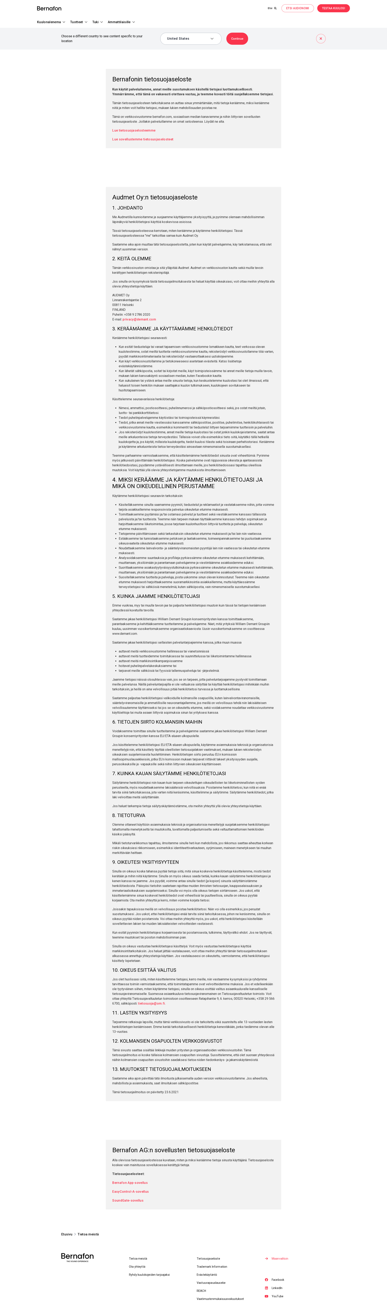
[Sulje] (321, 39)
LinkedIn (277, 1288)
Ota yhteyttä (137, 1266)
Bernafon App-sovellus (130, 1183)
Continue (237, 38)
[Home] (49, 8)
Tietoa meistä (138, 1258)
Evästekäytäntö (207, 1274)
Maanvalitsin (280, 1258)
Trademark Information (212, 1266)
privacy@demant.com (139, 319)
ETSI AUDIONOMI (297, 8)
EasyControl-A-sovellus (130, 1192)
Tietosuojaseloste (208, 1258)
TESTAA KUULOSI (333, 8)
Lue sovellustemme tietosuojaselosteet (143, 139)
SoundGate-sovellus (128, 1200)
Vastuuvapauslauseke (211, 1282)
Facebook (278, 1279)
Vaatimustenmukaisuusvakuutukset (220, 1298)
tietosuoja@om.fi (151, 1003)
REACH (201, 1290)
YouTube (277, 1296)
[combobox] (188, 38)
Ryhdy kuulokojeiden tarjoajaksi (149, 1274)
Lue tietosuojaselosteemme (133, 130)
